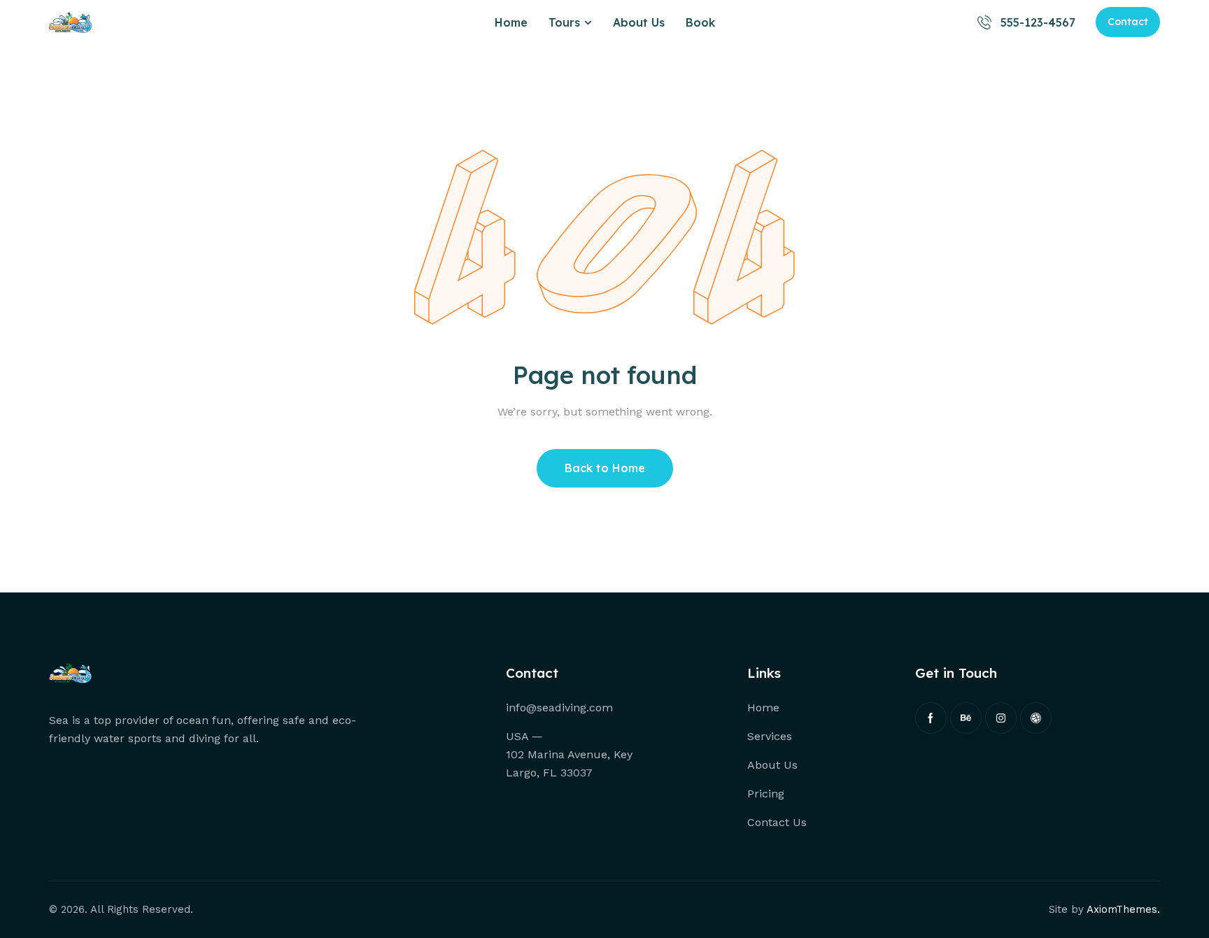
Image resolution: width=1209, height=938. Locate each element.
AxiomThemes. (1123, 909)
